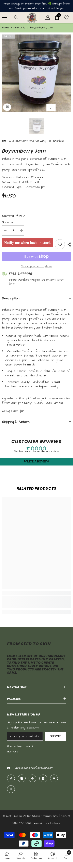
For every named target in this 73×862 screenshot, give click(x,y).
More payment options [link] (36, 266)
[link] (36, 602)
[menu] (4, 17)
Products (19, 27)
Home (5, 27)
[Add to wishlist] (60, 244)
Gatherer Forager (30, 177)
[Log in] (47, 17)
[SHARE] (68, 244)
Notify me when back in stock (27, 242)
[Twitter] (11, 789)
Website (39, 823)
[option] (36, 73)
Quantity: (8, 222)
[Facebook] (11, 778)
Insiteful (55, 823)
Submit (55, 736)
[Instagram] (22, 778)
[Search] (16, 17)
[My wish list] (66, 17)
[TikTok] (43, 778)
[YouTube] (54, 778)
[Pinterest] (32, 778)
